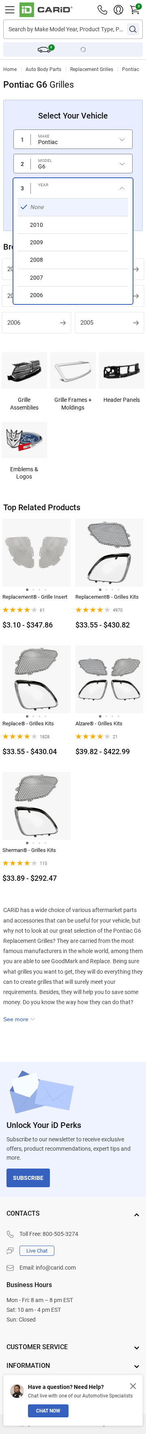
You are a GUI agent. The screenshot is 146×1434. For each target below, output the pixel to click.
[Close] (133, 1386)
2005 (86, 322)
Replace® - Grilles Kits (28, 723)
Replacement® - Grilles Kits (107, 597)
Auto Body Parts (43, 69)
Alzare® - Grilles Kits (98, 723)
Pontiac (130, 69)
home (10, 69)
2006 (13, 322)
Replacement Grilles (91, 69)
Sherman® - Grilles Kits (29, 850)
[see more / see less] (19, 1019)
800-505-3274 (60, 1234)
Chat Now (48, 1411)
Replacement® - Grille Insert (34, 597)
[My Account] (118, 9)
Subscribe (28, 1178)
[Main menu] (9, 9)
